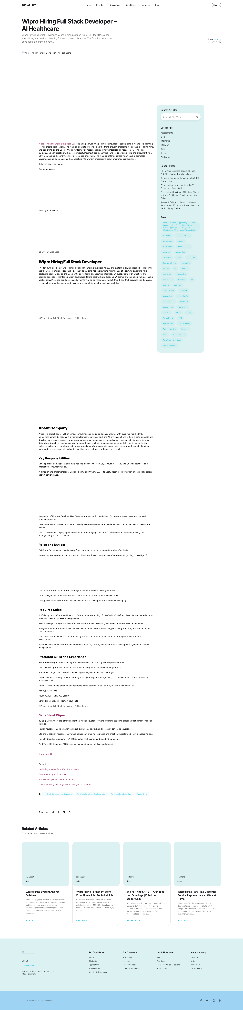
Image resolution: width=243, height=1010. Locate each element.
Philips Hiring (168, 318)
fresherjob (167, 274)
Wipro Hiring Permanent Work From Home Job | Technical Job (94, 893)
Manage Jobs (128, 961)
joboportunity (182, 296)
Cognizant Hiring (169, 263)
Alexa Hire (29, 5)
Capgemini (167, 257)
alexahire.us (167, 241)
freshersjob (181, 274)
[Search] (197, 116)
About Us (194, 957)
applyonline (180, 252)
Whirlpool (185, 329)
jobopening (167, 296)
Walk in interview (169, 329)
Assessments (167, 132)
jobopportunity (168, 301)
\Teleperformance (170, 345)
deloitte (166, 268)
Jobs (163, 149)
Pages (158, 5)
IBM (192, 279)
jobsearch (184, 301)
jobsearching (168, 307)
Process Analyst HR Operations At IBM (57, 779)
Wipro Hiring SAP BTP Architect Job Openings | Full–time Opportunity (145, 895)
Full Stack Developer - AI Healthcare (58, 794)
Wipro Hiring (142, 794)
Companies (115, 5)
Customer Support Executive (52, 774)
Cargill (179, 257)
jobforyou (183, 290)
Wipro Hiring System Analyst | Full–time (43, 893)
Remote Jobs (168, 323)
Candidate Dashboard (98, 972)
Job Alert (177, 285)
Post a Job (127, 957)
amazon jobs (168, 246)
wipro (165, 334)
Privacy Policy (162, 968)
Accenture (167, 235)
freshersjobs (168, 279)
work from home (179, 334)
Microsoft (166, 312)
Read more (31, 920)
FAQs (192, 961)
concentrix (185, 263)
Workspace (166, 157)
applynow (166, 252)
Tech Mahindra (184, 323)
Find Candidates (130, 965)
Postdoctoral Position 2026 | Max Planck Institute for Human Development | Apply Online (180, 195)
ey (175, 268)
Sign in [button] (216, 5)
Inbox (91, 957)
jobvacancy (182, 307)
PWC (180, 318)
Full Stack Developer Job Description (91, 794)
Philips (188, 312)
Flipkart (185, 268)
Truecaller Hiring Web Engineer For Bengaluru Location (65, 784)
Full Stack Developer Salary (122, 794)
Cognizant (191, 257)
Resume (164, 153)
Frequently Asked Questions (168, 965)
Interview (165, 145)
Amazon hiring (184, 246)
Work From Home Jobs (172, 340)
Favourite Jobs (95, 968)
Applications (94, 965)
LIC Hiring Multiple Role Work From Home (59, 769)
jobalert (166, 285)
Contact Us (195, 965)
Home (88, 5)
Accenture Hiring (183, 235)
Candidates (130, 5)
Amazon (181, 241)
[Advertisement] (121, 86)
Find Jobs (100, 5)
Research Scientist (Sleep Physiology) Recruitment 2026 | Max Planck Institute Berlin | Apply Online (180, 205)
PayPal (178, 312)
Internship (145, 5)
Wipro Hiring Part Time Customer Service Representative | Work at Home (197, 895)
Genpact (181, 279)
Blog (219, 39)
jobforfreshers (168, 290)
